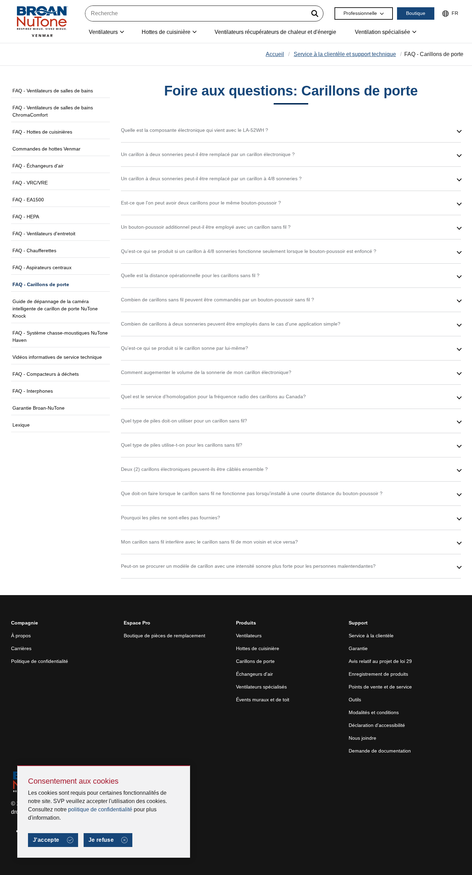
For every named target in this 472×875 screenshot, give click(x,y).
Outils (355, 699)
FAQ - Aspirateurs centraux (42, 267)
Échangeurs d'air (254, 674)
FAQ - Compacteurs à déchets (45, 374)
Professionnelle (360, 13)
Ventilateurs (249, 635)
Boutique (415, 13)
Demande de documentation (380, 751)
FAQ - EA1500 (28, 199)
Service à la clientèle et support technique (345, 54)
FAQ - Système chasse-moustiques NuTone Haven (60, 336)
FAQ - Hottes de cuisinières (42, 132)
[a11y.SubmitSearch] (314, 13)
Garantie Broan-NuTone (38, 408)
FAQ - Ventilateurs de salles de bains (52, 90)
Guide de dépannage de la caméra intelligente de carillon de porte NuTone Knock (55, 309)
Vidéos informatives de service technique (57, 357)
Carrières (21, 648)
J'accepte (46, 840)
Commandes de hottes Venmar (46, 149)
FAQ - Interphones (32, 391)
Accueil (275, 54)
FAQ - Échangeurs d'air (38, 165)
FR (455, 13)
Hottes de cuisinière (257, 648)
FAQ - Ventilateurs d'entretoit (43, 233)
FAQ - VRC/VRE (30, 182)
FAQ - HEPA (25, 216)
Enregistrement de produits (378, 674)
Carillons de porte (255, 661)
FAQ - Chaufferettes (34, 250)
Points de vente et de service (380, 687)
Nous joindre (362, 738)
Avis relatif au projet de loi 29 (380, 661)
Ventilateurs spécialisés (261, 687)
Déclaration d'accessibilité (377, 725)
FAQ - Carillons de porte (40, 284)
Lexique (21, 425)
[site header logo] (42, 21)
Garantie (358, 648)
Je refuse (101, 840)
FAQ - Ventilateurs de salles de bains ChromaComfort (52, 111)
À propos (21, 635)
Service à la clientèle (371, 635)
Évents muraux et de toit (262, 699)
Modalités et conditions (374, 712)
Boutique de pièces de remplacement (164, 635)
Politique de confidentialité (39, 661)
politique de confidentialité (100, 809)
